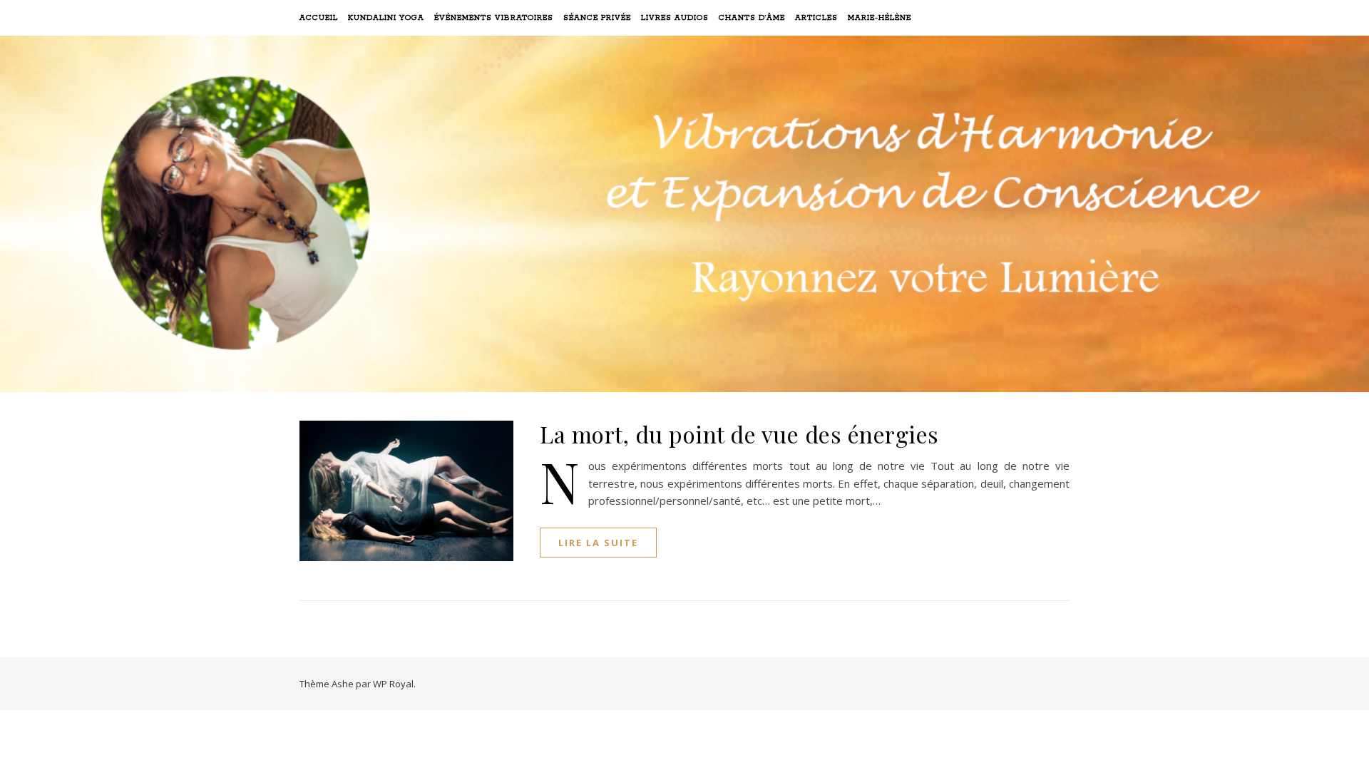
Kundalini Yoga (386, 18)
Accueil (318, 18)
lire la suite (598, 542)
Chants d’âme (752, 18)
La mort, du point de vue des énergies (739, 434)
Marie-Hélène (879, 18)
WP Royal (393, 683)
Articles (816, 18)
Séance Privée (597, 18)
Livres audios (675, 18)
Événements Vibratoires (493, 18)
